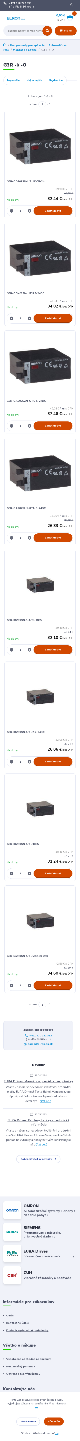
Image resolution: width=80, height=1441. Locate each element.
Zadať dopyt (53, 211)
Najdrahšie (56, 80)
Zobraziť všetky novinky (36, 1159)
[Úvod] (16, 18)
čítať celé (45, 1101)
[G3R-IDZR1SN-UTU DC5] (40, 809)
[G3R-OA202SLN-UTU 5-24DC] (40, 473)
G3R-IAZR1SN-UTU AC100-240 (27, 956)
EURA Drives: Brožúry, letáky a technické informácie (38, 1122)
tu (56, 1433)
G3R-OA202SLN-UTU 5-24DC (26, 508)
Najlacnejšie (34, 80)
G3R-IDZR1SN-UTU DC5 (23, 844)
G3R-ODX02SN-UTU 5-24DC (25, 293)
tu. (36, 1407)
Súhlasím (54, 1421)
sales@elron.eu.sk (40, 1044)
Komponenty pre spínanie (27, 45)
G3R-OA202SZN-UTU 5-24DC (26, 401)
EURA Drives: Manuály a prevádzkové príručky (38, 1081)
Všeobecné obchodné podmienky (28, 1359)
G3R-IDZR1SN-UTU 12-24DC (26, 732)
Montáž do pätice (25, 50)
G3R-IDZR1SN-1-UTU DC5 (24, 620)
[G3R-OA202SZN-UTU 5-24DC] (40, 365)
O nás (10, 1315)
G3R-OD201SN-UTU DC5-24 (25, 181)
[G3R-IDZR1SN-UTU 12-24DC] (40, 697)
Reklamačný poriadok (20, 1366)
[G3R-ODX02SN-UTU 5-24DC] (40, 258)
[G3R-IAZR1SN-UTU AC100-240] (40, 921)
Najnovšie (13, 80)
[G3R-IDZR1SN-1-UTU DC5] (40, 585)
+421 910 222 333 (20, 3)
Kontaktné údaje (17, 1323)
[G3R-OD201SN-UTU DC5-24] (40, 146)
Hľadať (47, 31)
